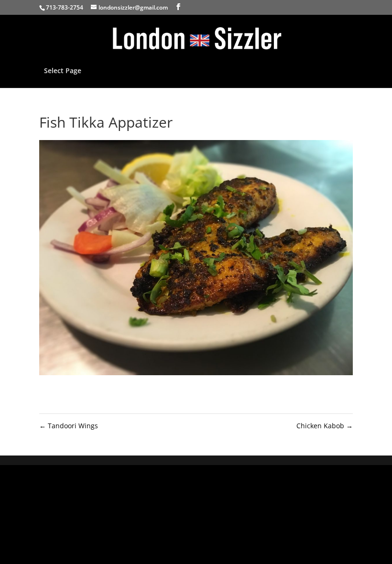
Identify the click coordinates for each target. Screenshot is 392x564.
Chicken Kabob (324, 425)
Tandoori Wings (68, 425)
